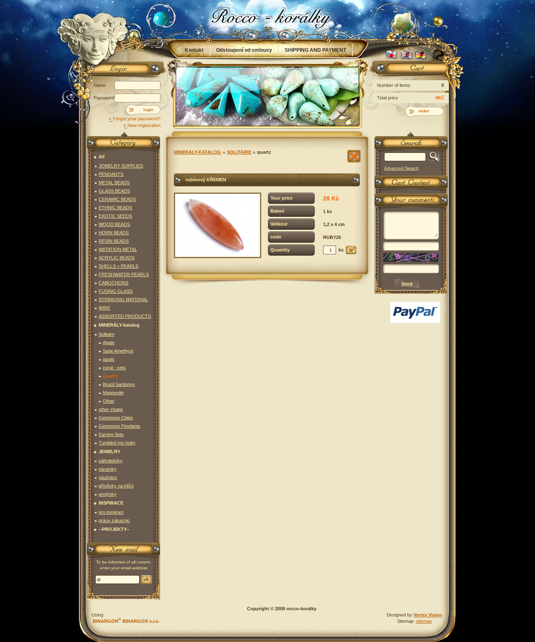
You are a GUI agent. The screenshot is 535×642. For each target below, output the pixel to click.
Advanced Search (401, 168)
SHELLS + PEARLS (118, 266)
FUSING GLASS (115, 291)
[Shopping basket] (409, 69)
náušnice (108, 477)
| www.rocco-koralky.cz (268, 19)
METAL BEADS (114, 182)
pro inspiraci (111, 512)
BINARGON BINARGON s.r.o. (126, 621)
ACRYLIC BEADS (117, 257)
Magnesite (113, 392)
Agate (109, 342)
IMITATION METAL (118, 249)
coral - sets (114, 367)
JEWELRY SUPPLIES (121, 165)
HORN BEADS (114, 232)
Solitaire (239, 152)
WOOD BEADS (114, 224)
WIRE (104, 307)
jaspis (109, 359)
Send (146, 579)
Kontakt (194, 50)
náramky (108, 469)
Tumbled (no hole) (117, 442)
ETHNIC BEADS (115, 207)
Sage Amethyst (118, 350)
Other (109, 400)
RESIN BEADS (114, 241)
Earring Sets (111, 434)
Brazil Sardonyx (119, 384)
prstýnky (108, 494)
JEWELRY (109, 451)
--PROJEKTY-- (114, 529)
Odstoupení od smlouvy (244, 50)
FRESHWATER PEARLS (124, 274)
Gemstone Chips (116, 417)
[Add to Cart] (351, 250)
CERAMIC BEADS (117, 199)
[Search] (432, 157)
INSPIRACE (111, 502)
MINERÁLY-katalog (197, 152)
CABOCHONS (113, 282)
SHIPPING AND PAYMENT (315, 50)
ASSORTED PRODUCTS (125, 316)
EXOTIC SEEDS (115, 215)
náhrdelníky (110, 460)
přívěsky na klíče (116, 485)
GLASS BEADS (114, 190)
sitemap (424, 621)
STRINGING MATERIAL (123, 299)
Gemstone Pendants (119, 426)
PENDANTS (111, 174)
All (101, 156)
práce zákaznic (114, 520)
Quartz (264, 152)
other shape (111, 409)
